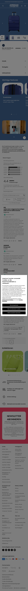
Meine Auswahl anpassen (14, 312)
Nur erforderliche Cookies (14, 309)
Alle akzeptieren (14, 305)
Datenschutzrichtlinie (7, 299)
